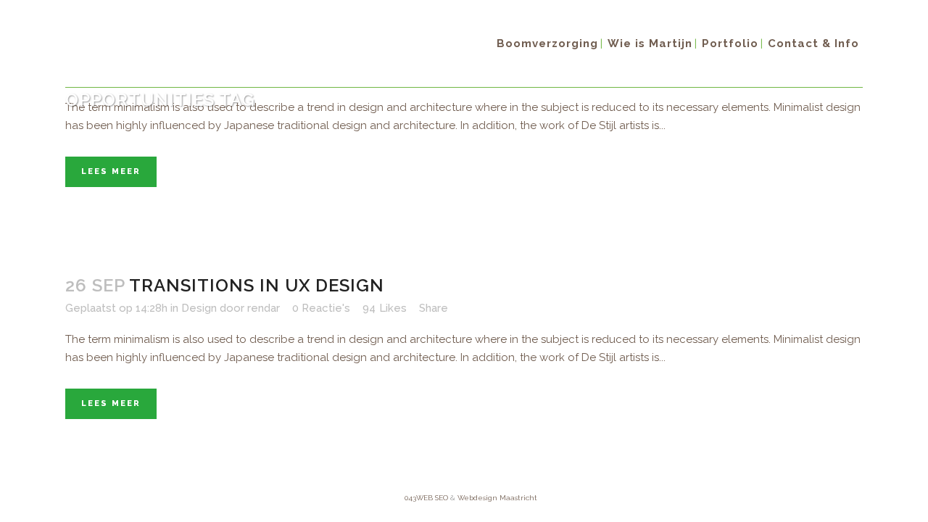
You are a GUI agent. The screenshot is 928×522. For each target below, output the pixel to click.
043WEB (419, 498)
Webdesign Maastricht (497, 498)
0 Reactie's (321, 308)
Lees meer (111, 171)
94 (384, 308)
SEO (441, 498)
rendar (263, 308)
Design (199, 308)
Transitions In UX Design (256, 285)
